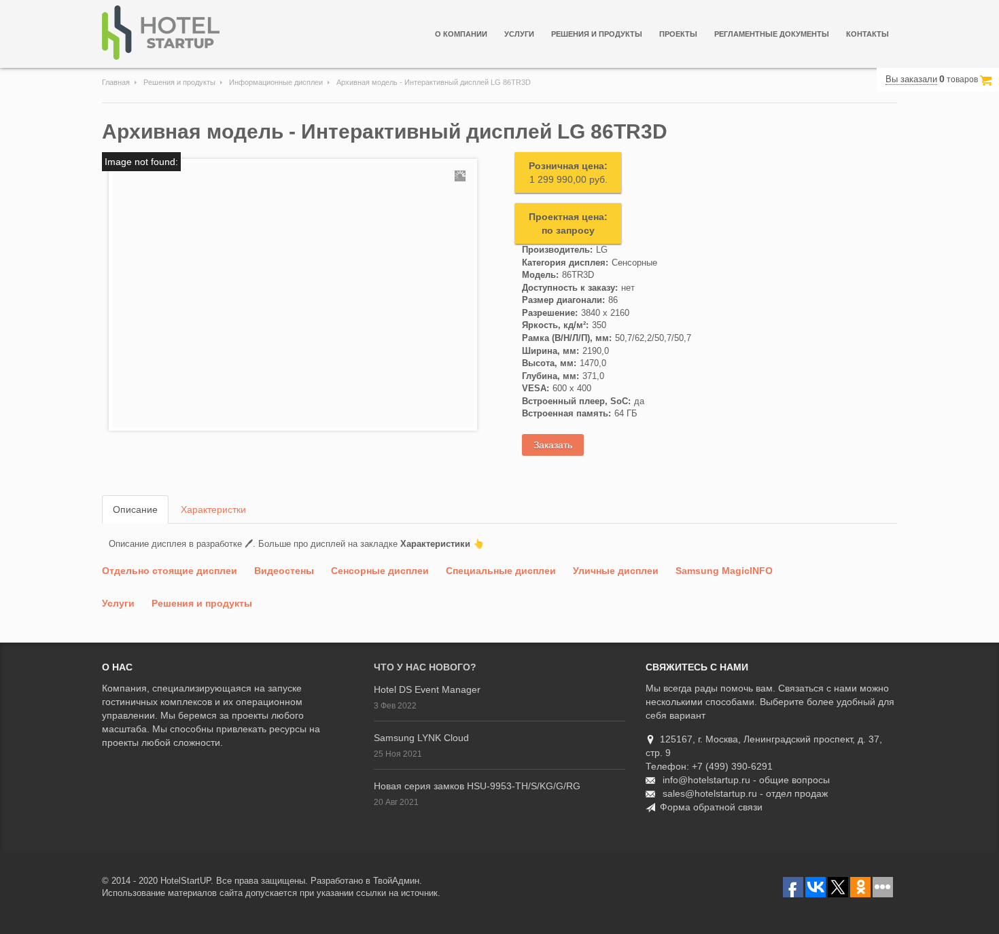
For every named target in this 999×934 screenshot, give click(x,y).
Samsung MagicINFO (724, 570)
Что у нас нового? (425, 667)
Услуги (519, 34)
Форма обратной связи (711, 807)
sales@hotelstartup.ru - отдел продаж (745, 793)
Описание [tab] (135, 509)
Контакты (867, 34)
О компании (461, 34)
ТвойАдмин (396, 881)
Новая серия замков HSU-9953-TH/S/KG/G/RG (477, 785)
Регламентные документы (771, 34)
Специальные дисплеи (501, 570)
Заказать (552, 444)
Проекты (678, 34)
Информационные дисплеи (276, 82)
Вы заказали (911, 79)
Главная (116, 82)
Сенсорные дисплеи (380, 570)
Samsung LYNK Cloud (421, 737)
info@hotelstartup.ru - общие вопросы (746, 779)
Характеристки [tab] (213, 509)
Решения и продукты (596, 34)
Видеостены (284, 570)
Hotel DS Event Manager (427, 689)
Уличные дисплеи (616, 570)
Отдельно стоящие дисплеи (169, 570)
